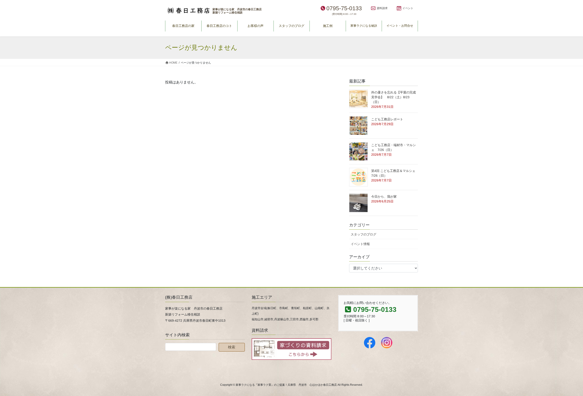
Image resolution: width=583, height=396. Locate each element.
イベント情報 (360, 244)
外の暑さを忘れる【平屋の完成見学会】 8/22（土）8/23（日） (393, 97)
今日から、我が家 (384, 196)
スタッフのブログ (363, 234)
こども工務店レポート (387, 119)
